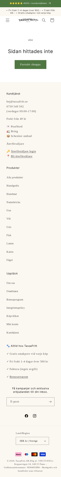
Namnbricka (13, 202)
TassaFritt (20, 461)
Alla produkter (15, 177)
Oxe (9, 210)
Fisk (9, 235)
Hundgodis (13, 185)
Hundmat (12, 194)
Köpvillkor (13, 316)
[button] (7, 20)
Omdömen (12, 291)
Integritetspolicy (16, 307)
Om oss (11, 283)
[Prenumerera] (50, 401)
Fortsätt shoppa (30, 64)
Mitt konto (12, 324)
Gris (9, 227)
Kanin (10, 251)
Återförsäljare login (23, 151)
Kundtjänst (13, 332)
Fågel (10, 260)
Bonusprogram (15, 299)
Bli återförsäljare (21, 156)
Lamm (10, 243)
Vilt (9, 218)
